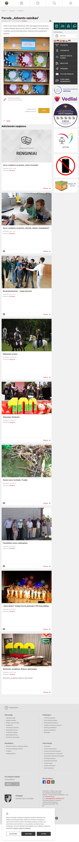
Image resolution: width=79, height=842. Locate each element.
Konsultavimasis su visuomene (53, 753)
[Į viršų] (56, 818)
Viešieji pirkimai (10, 753)
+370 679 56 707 (49, 796)
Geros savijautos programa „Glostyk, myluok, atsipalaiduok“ (26, 228)
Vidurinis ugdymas (49, 718)
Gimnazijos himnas (11, 730)
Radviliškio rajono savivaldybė (25, 798)
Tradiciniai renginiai (12, 732)
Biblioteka (64, 63)
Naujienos (12, 10)
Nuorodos (47, 746)
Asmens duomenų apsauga (52, 751)
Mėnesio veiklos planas (66, 57)
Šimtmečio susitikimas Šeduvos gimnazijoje (20, 669)
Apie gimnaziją (10, 718)
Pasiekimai (64, 69)
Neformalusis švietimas (51, 723)
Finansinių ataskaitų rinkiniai (14, 748)
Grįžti (8, 121)
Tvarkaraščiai (13, 708)
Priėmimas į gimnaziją (12, 737)
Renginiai (20, 10)
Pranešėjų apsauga (49, 758)
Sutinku (43, 834)
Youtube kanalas (66, 74)
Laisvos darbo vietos (50, 748)
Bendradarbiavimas (12, 735)
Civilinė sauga (48, 763)
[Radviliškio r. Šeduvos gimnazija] (7, 3)
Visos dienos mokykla (50, 720)
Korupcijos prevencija (50, 761)
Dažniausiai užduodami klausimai (54, 756)
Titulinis (4, 10)
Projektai (64, 45)
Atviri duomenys (49, 768)
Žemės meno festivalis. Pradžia (15, 480)
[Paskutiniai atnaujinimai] (38, 3)
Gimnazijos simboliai (12, 727)
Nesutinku (28, 834)
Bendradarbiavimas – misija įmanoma (17, 291)
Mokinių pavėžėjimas (50, 727)
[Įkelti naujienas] (21, 3)
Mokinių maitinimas (50, 730)
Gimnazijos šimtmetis (11, 417)
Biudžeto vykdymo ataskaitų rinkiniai (17, 746)
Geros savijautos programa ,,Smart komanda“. (21, 165)
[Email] (53, 782)
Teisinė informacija (49, 765)
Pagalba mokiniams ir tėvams (53, 725)
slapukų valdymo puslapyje (22, 828)
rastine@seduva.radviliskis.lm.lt (55, 798)
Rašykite (8, 784)
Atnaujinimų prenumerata (65, 80)
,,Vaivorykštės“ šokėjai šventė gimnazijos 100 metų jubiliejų (26, 606)
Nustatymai (13, 834)
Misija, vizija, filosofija (12, 723)
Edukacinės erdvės (10, 354)
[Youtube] (48, 782)
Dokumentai (64, 50)
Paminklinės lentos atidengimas (15, 543)
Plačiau (45, 188)
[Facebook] (44, 782)
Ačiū (44, 111)
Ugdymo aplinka (11, 720)
